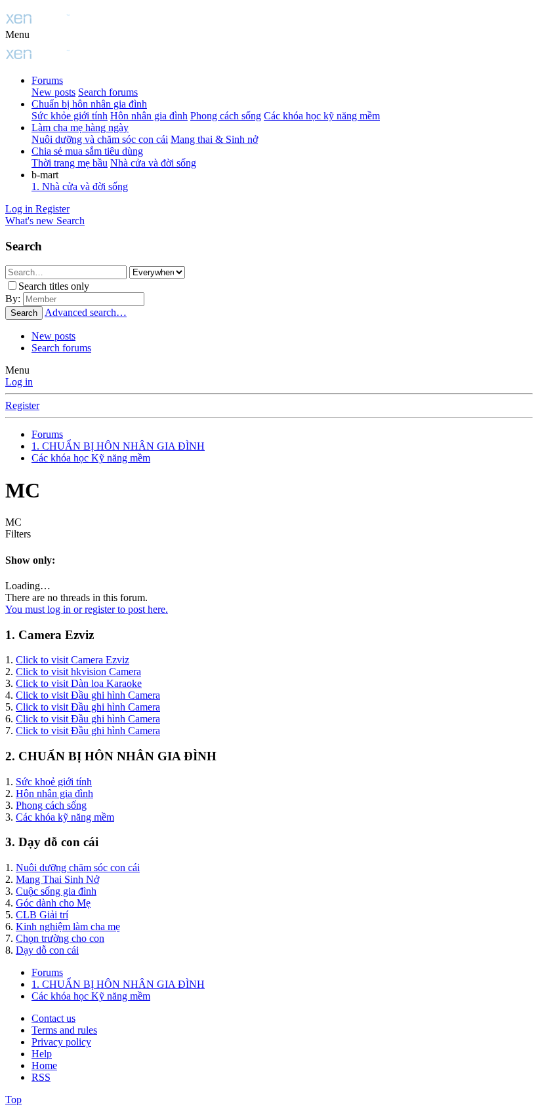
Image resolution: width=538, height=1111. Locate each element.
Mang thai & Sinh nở (214, 139)
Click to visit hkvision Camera (78, 671)
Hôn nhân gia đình (149, 115)
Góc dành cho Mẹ (53, 902)
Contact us (53, 1018)
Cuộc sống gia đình (56, 891)
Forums (47, 80)
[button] (17, 34)
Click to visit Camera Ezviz (72, 659)
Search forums (108, 92)
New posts (53, 92)
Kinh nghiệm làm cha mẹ (68, 926)
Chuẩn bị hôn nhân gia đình (89, 103)
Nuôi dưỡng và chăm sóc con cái (99, 139)
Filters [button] (18, 533)
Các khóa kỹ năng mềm (65, 817)
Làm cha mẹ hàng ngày (80, 127)
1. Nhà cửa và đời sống (79, 186)
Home (44, 1065)
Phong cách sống (225, 115)
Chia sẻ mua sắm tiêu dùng (87, 151)
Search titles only (53, 286)
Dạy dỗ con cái (47, 950)
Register (22, 405)
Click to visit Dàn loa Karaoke (79, 683)
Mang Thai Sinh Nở (57, 879)
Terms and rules (64, 1030)
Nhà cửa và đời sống (153, 162)
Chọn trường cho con (60, 938)
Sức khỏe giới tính (69, 115)
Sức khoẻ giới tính (54, 781)
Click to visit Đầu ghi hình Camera (88, 695)
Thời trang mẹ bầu (69, 162)
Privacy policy (61, 1041)
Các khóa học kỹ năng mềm (322, 115)
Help (41, 1053)
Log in (19, 381)
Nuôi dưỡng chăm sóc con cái (78, 867)
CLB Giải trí (42, 914)
